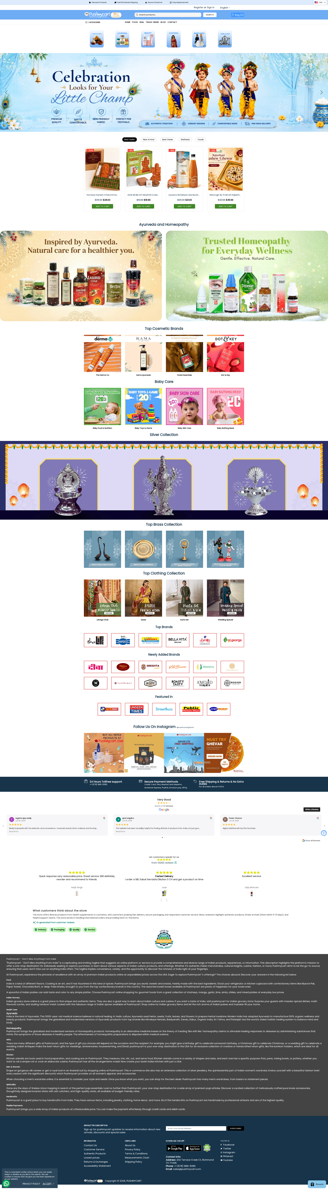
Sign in (210, 7)
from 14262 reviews (162, 862)
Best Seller (129, 139)
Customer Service (94, 1149)
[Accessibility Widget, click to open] (324, 833)
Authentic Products (95, 1153)
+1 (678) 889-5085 (185, 1166)
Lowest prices (92, 1157)
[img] (164, 859)
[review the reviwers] (104, 818)
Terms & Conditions (136, 1153)
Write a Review (311, 809)
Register (198, 7)
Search (210, 14)
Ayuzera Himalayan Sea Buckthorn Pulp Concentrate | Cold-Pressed (184, 194)
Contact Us (90, 1145)
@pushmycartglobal (185, 727)
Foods (201, 139)
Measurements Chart (137, 1157)
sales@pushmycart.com (187, 1169)
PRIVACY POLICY (31, 1183)
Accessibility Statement (97, 1165)
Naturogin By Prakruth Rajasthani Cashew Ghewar (225, 194)
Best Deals (167, 139)
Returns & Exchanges (96, 1161)
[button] (162, 900)
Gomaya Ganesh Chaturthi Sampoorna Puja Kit (102, 194)
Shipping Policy (133, 1161)
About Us (130, 1145)
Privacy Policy (132, 1149)
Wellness (185, 139)
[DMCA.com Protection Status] (206, 1148)
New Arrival (148, 139)
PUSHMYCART (103, 14)
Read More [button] (13, 831)
